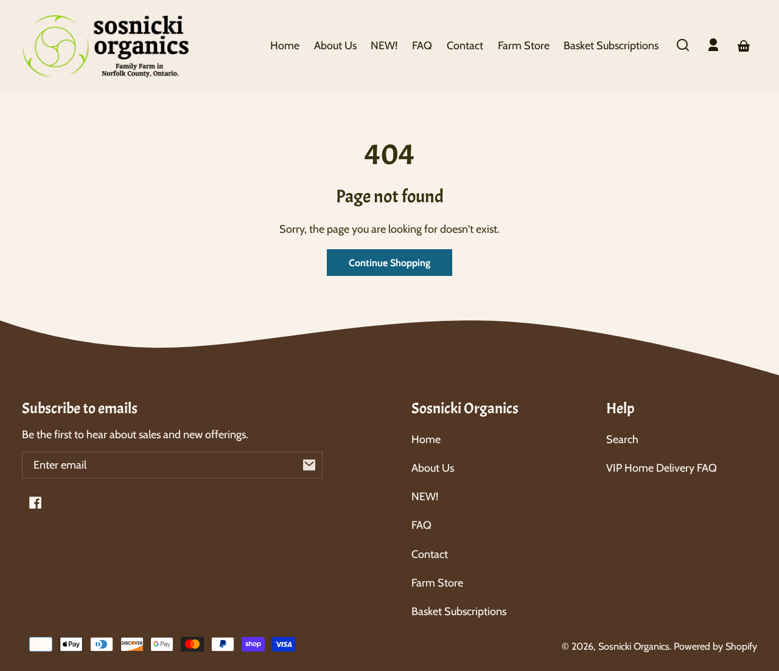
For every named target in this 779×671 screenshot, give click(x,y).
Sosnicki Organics (633, 646)
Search (622, 439)
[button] (682, 45)
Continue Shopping (389, 262)
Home (426, 439)
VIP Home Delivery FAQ (661, 468)
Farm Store (437, 583)
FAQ (421, 525)
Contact (429, 554)
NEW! (424, 496)
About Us (432, 468)
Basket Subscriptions (458, 611)
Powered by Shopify (715, 646)
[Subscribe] (309, 465)
